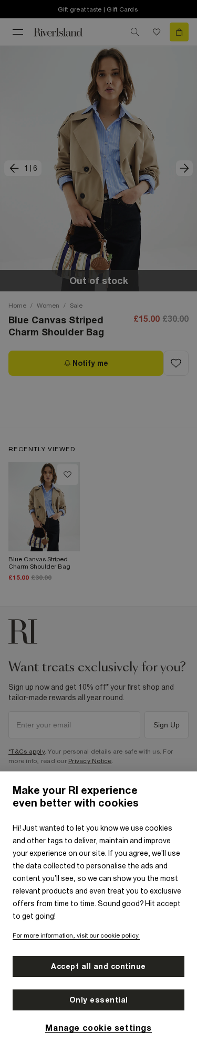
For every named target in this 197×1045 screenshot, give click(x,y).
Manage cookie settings (98, 1027)
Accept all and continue (98, 966)
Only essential (98, 1000)
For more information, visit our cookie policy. (76, 935)
